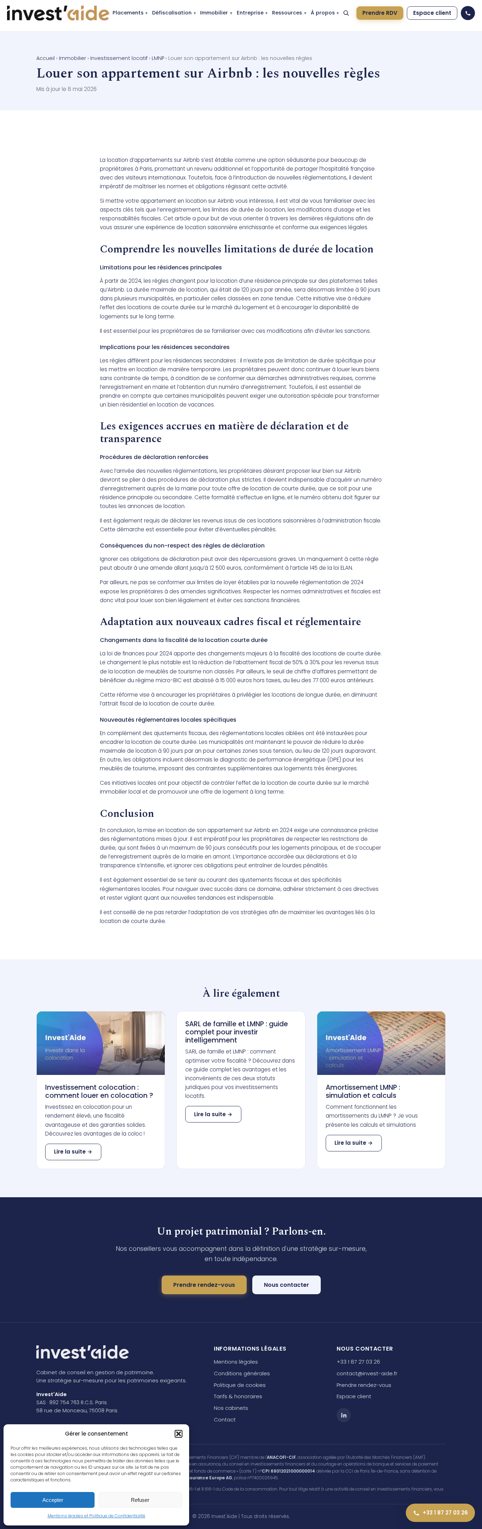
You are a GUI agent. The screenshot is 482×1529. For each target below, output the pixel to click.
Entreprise (250, 12)
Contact (225, 1419)
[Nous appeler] (468, 13)
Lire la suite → (73, 1151)
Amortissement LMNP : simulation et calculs (363, 1091)
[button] (178, 1433)
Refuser (140, 1500)
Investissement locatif (118, 58)
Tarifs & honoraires (238, 1396)
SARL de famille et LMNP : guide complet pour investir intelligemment (236, 1032)
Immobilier (214, 12)
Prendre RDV (379, 13)
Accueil (45, 58)
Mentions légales (236, 1361)
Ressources (287, 12)
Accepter (52, 1500)
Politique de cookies (240, 1385)
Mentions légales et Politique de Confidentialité (96, 1516)
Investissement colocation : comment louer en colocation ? (99, 1091)
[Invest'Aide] (58, 13)
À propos (323, 12)
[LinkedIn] (344, 1415)
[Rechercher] (346, 13)
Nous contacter (286, 1285)
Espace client (432, 13)
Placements (128, 12)
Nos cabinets (231, 1408)
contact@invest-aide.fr (367, 1373)
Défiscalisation (172, 12)
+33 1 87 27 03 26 (358, 1361)
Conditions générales (242, 1373)
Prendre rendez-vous (204, 1285)
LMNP (158, 58)
